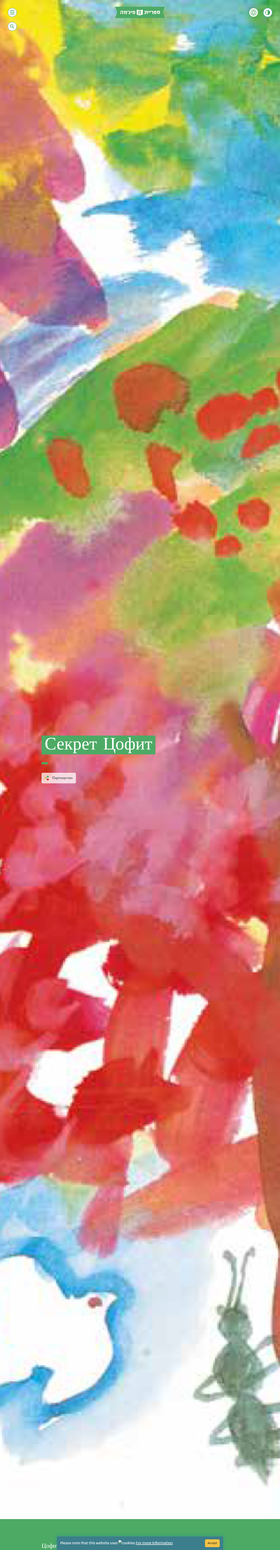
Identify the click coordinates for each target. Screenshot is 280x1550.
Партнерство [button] (62, 778)
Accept (212, 1543)
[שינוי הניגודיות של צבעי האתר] (267, 12)
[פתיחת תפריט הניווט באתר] (12, 12)
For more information (154, 1543)
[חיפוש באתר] (12, 26)
